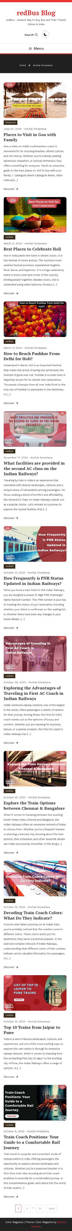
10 (40, 1208)
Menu (39, 48)
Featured (11, 122)
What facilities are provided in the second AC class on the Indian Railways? (34, 468)
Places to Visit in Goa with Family (30, 137)
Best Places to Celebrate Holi (32, 249)
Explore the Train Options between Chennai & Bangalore (34, 805)
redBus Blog (36, 12)
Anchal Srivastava (35, 128)
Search (29, 34)
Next (51, 1208)
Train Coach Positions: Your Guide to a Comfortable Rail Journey (32, 1142)
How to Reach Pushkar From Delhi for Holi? (32, 356)
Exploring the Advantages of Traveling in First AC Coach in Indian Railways (34, 693)
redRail (9, 237)
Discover (9, 188)
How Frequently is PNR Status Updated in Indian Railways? (33, 580)
